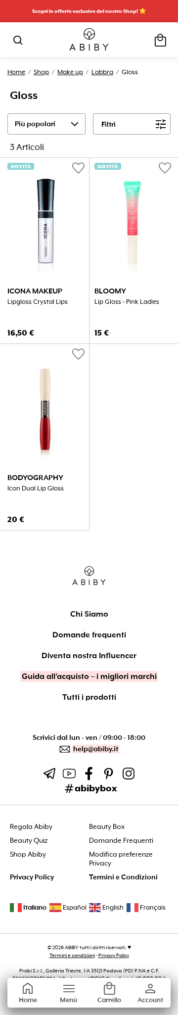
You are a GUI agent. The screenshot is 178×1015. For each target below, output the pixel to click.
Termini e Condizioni (123, 877)
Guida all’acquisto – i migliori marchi (89, 676)
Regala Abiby (31, 826)
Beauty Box (107, 826)
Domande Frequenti (121, 840)
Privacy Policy (32, 877)
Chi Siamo (89, 614)
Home (16, 72)
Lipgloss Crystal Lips (37, 302)
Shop (41, 72)
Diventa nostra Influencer (89, 656)
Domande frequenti (89, 635)
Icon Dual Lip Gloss (35, 488)
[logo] (89, 39)
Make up (70, 72)
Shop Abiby (28, 854)
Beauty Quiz (28, 840)
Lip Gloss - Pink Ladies (126, 302)
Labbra (102, 72)
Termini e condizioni (72, 955)
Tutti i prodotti (89, 697)
